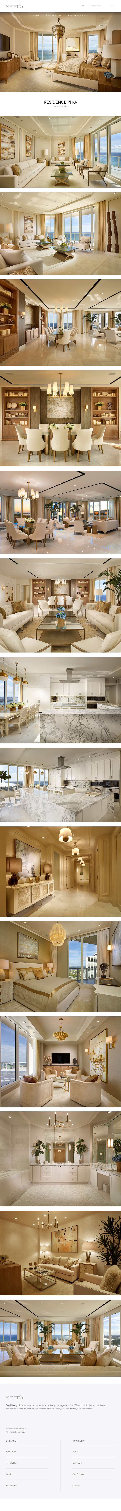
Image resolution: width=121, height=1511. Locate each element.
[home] (14, 6)
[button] (111, 6)
